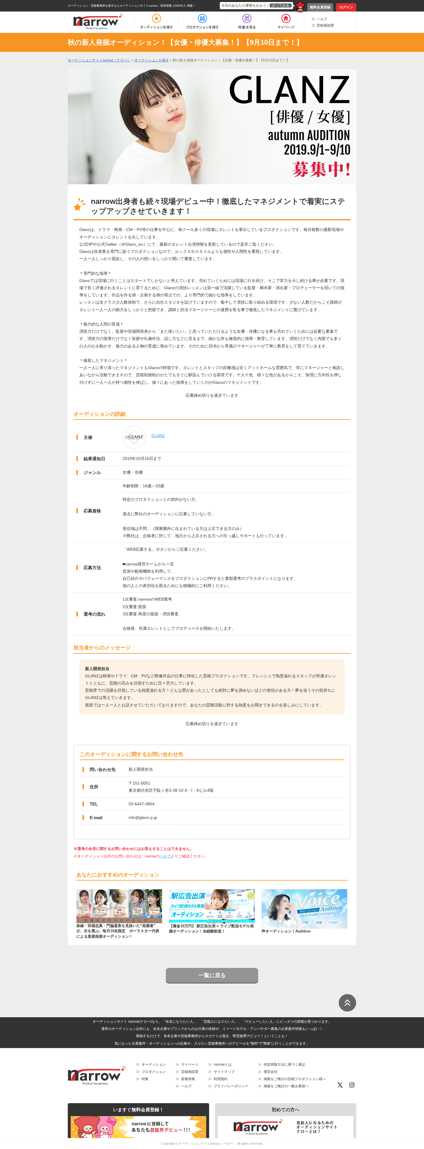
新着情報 (188, 1079)
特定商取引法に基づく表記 (284, 1065)
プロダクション (154, 1072)
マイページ (189, 1065)
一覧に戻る (212, 975)
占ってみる (280, 5)
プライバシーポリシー (231, 1086)
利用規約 (221, 1079)
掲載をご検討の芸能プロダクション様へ (295, 1079)
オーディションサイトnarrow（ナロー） (207, 1143)
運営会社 (270, 1072)
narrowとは (223, 1065)
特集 (145, 1079)
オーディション (154, 1065)
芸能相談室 (325, 25)
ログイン (346, 7)
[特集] (247, 21)
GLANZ (158, 435)
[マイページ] (286, 21)
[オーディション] (156, 21)
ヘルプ (322, 19)
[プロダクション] (202, 21)
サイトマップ (224, 1072)
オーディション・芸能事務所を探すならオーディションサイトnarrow (112, 5)
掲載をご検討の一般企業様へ (286, 1086)
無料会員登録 (320, 7)
